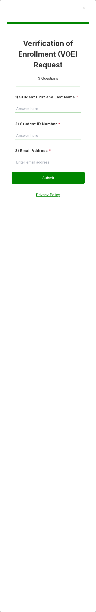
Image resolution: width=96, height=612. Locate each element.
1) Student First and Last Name (46, 97)
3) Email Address (33, 150)
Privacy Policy (48, 195)
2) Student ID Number (38, 124)
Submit (48, 178)
